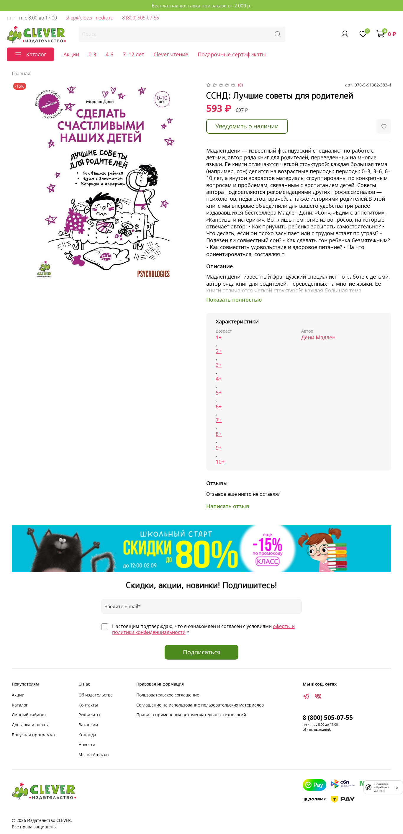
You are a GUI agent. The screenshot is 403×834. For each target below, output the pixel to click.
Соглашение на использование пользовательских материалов (200, 705)
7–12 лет (133, 54)
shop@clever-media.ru (89, 17)
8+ (219, 434)
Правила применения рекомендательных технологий (191, 714)
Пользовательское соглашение (167, 695)
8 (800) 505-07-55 (140, 17)
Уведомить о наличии (247, 126)
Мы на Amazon (93, 754)
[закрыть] (397, 787)
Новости (86, 744)
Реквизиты (89, 714)
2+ (219, 351)
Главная (21, 73)
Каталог (20, 705)
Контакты (88, 705)
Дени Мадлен (318, 337)
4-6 (109, 54)
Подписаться (201, 652)
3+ (219, 365)
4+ (219, 378)
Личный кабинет (29, 714)
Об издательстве (95, 695)
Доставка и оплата (31, 724)
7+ (219, 420)
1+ (219, 337)
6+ (219, 406)
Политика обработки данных (381, 787)
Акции (71, 54)
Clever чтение (170, 54)
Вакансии (88, 724)
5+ (219, 392)
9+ (219, 447)
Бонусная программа (33, 734)
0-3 (92, 54)
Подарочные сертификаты (232, 54)
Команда (87, 734)
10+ (220, 461)
